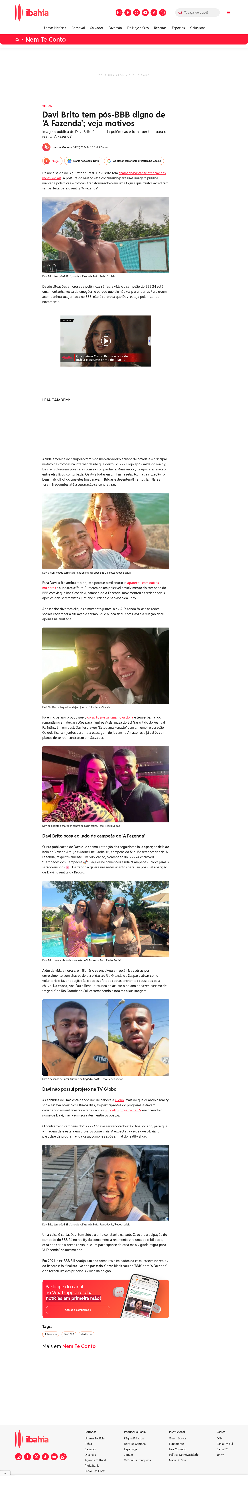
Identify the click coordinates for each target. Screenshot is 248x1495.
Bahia (88, 1444)
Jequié (128, 1455)
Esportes (178, 28)
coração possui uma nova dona (110, 717)
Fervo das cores (95, 1471)
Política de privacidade (184, 1455)
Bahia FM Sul (225, 1444)
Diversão (115, 28)
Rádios (221, 1432)
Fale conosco (177, 1449)
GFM (220, 1438)
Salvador (96, 28)
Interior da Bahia (135, 1432)
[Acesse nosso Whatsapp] (162, 12)
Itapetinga (130, 1449)
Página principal (134, 1438)
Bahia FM (222, 1449)
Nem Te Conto (45, 39)
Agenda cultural (95, 1460)
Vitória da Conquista (137, 1460)
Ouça (55, 161)
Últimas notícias (95, 1438)
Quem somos (177, 1438)
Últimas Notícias (54, 28)
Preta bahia (92, 1466)
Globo (119, 1100)
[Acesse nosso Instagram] (119, 12)
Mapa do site (177, 1460)
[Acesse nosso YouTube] (145, 12)
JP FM (220, 1455)
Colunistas (197, 28)
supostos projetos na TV (123, 1110)
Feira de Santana (135, 1444)
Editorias (90, 1432)
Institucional (177, 1432)
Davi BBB (69, 1334)
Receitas (160, 28)
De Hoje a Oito (138, 28)
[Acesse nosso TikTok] (154, 12)
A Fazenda (51, 1334)
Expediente (176, 1444)
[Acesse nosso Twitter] (136, 12)
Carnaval (78, 28)
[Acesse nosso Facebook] (127, 12)
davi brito (86, 1334)
